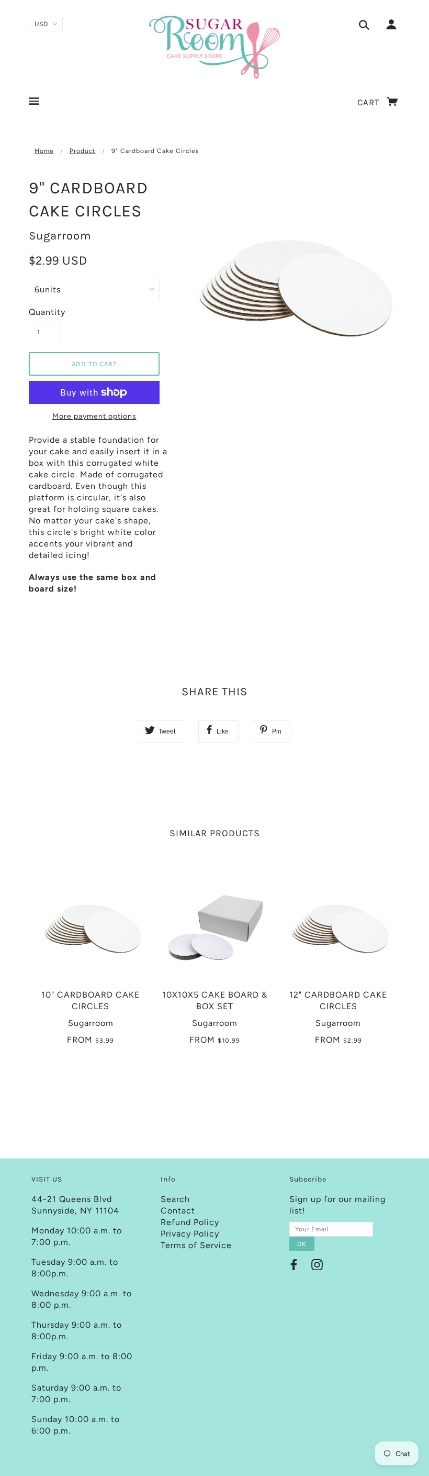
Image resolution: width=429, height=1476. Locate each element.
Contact (178, 1211)
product (83, 151)
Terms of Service (196, 1245)
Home (44, 151)
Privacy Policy (190, 1234)
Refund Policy (190, 1222)
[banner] (214, 47)
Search (175, 1199)
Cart (369, 102)
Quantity (44, 312)
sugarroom (60, 236)
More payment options (94, 416)
